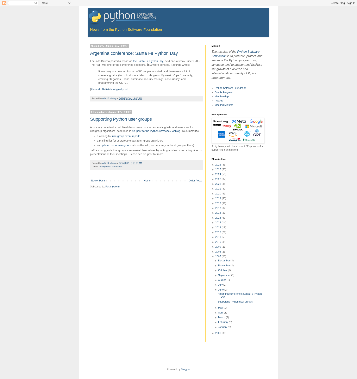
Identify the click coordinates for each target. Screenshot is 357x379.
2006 (218, 333)
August (222, 280)
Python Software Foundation (230, 88)
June (221, 289)
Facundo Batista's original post (109, 89)
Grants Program (223, 92)
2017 (218, 208)
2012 (218, 232)
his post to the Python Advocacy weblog (156, 130)
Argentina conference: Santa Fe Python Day (134, 53)
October (223, 270)
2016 (218, 212)
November (224, 265)
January (223, 327)
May (221, 307)
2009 (218, 246)
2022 (218, 183)
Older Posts (195, 180)
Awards (219, 100)
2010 (218, 242)
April (221, 312)
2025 (218, 169)
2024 (218, 174)
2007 (218, 256)
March (222, 317)
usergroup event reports (126, 136)
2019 (218, 198)
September (224, 275)
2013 (218, 227)
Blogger (185, 369)
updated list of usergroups (116, 145)
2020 (218, 193)
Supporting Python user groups (121, 119)
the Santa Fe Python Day (148, 61)
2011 (218, 237)
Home (147, 180)
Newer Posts (98, 180)
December (224, 260)
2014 (218, 222)
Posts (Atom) (112, 186)
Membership (222, 96)
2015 (218, 217)
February (223, 322)
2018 (218, 203)
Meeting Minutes (224, 105)
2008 (218, 251)
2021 (218, 188)
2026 (218, 164)
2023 (218, 179)
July (220, 284)
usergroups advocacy (111, 166)
